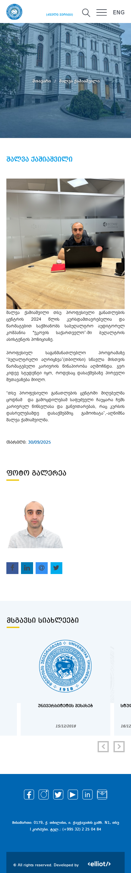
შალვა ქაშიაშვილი (79, 81)
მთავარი (42, 81)
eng (119, 13)
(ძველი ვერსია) (59, 14)
